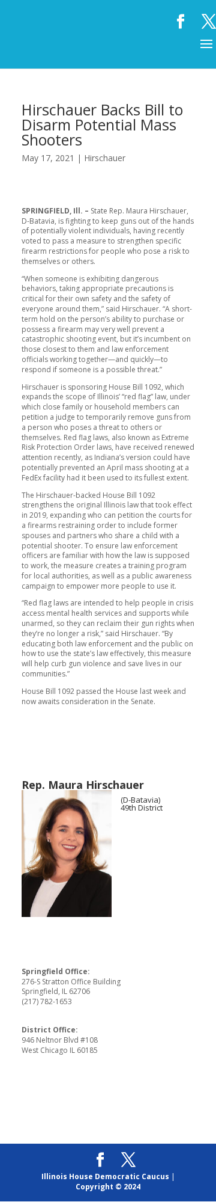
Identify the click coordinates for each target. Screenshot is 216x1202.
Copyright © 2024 (108, 1187)
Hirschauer (104, 158)
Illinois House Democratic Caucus (105, 1176)
